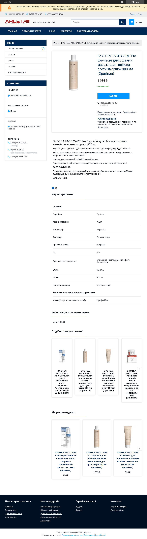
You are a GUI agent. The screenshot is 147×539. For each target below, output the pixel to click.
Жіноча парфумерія (49, 510)
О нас (52, 31)
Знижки (79, 510)
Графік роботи (117, 510)
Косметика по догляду (50, 517)
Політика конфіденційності (94, 535)
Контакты (66, 31)
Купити (113, 96)
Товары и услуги (31, 31)
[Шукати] (122, 22)
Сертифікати (11, 517)
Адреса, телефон (118, 506)
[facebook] (53, 188)
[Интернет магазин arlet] (17, 23)
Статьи (11, 54)
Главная (12, 31)
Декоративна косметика (51, 514)
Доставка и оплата (87, 31)
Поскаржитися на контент (72, 535)
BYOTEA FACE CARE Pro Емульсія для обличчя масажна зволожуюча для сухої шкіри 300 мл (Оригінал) (85, 381)
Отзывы (12, 66)
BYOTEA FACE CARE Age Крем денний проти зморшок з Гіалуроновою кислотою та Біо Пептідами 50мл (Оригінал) (132, 384)
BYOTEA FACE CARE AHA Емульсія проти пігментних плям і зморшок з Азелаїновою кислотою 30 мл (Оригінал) (62, 382)
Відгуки (79, 506)
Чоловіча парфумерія (50, 506)
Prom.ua (87, 533)
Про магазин (11, 510)
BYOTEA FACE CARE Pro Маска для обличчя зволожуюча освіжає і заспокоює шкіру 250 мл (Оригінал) (108, 381)
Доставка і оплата (13, 514)
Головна (9, 506)
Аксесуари (45, 521)
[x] (56, 188)
